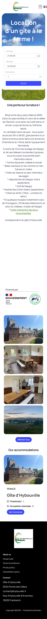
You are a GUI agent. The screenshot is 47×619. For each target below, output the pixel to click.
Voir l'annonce (15, 512)
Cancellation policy (11, 571)
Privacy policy (9, 567)
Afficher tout (23, 439)
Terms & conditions (11, 563)
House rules (8, 559)
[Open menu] (40, 7)
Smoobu (37, 610)
